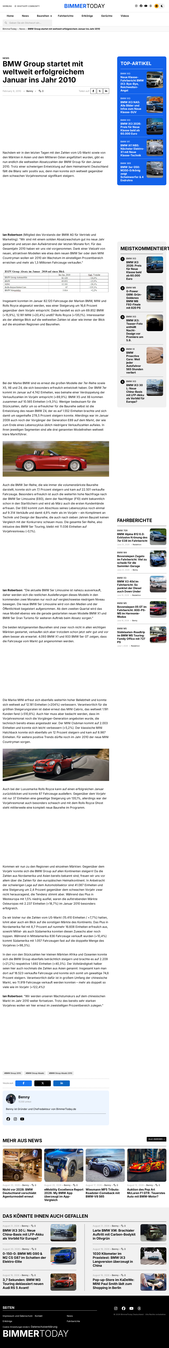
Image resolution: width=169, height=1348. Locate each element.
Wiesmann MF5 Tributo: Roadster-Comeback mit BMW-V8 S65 (103, 1193)
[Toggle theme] (159, 6)
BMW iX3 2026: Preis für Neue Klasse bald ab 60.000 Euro (130, 128)
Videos (125, 15)
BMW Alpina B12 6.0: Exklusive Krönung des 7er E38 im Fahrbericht (132, 537)
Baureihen (43, 15)
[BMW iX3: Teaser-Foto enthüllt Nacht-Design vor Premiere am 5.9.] (155, 323)
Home (10, 15)
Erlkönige (87, 15)
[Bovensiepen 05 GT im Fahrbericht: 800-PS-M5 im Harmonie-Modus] (158, 609)
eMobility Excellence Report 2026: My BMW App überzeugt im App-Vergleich (63, 1195)
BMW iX (130, 349)
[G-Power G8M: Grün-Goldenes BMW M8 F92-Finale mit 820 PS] (155, 294)
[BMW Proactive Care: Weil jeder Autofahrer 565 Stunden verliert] (155, 355)
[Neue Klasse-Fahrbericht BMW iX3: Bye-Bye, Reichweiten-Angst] (155, 80)
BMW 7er (122, 530)
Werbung (7, 6)
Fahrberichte (65, 15)
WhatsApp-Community (28, 6)
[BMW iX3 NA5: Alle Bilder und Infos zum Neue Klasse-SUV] (155, 104)
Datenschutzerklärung (44, 1326)
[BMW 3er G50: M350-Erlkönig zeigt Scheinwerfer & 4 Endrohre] (155, 169)
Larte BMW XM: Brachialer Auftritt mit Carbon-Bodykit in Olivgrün (114, 1234)
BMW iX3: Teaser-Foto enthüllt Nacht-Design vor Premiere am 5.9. (134, 330)
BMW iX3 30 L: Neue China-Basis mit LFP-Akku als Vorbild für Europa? (135, 393)
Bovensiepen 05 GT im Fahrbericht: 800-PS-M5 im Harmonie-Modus (132, 611)
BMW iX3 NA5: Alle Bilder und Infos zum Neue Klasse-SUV (130, 107)
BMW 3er (125, 163)
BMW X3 (121, 577)
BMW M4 (122, 552)
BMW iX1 (125, 141)
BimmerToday (10, 28)
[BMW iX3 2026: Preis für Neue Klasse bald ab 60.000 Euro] (155, 126)
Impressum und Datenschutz (18, 1316)
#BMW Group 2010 (12, 1073)
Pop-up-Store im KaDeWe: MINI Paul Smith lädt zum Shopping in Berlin (113, 1284)
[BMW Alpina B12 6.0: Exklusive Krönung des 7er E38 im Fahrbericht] (158, 536)
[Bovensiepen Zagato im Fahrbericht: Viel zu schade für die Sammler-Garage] (158, 558)
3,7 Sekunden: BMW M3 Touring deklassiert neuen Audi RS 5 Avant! (23, 1284)
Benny (29, 91)
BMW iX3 (125, 73)
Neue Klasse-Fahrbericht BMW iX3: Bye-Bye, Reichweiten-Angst (132, 83)
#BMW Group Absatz (35, 1073)
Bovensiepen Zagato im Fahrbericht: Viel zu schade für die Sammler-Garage (132, 561)
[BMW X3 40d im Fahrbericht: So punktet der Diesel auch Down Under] (158, 584)
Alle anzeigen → (156, 1139)
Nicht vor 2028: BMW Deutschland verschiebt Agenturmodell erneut (19, 1193)
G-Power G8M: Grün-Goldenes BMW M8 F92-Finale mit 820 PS (134, 299)
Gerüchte (106, 15)
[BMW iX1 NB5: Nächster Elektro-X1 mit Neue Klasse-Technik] (155, 148)
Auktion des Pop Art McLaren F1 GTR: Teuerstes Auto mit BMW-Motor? (146, 1193)
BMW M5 (122, 603)
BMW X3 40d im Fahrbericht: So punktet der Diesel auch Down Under (129, 586)
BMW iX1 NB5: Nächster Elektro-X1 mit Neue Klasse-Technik (132, 150)
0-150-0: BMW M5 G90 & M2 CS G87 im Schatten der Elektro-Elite (24, 1258)
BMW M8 (131, 287)
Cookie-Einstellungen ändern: (16, 1327)
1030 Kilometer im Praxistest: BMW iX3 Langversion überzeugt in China (113, 1260)
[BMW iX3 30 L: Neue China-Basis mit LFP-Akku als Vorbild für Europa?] (155, 387)
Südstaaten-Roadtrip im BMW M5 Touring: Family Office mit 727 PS (131, 637)
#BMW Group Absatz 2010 (60, 1073)
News (25, 15)
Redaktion (137, 544)
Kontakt (38, 1316)
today (84, 6)
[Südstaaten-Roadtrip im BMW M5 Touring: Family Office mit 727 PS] (158, 634)
